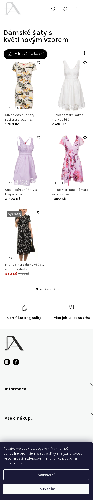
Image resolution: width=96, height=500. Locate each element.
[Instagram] (7, 362)
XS (11, 108)
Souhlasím (46, 489)
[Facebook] (16, 362)
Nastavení (46, 474)
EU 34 (59, 183)
